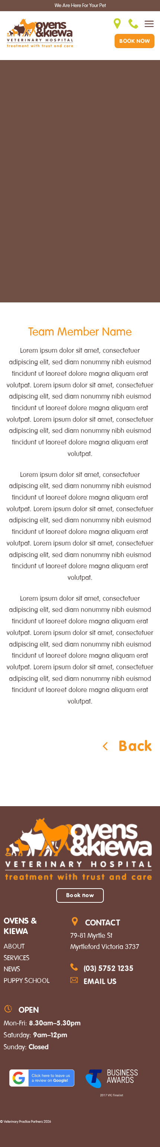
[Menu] (149, 23)
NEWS (12, 969)
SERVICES (16, 958)
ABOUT (14, 946)
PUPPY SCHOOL (26, 981)
